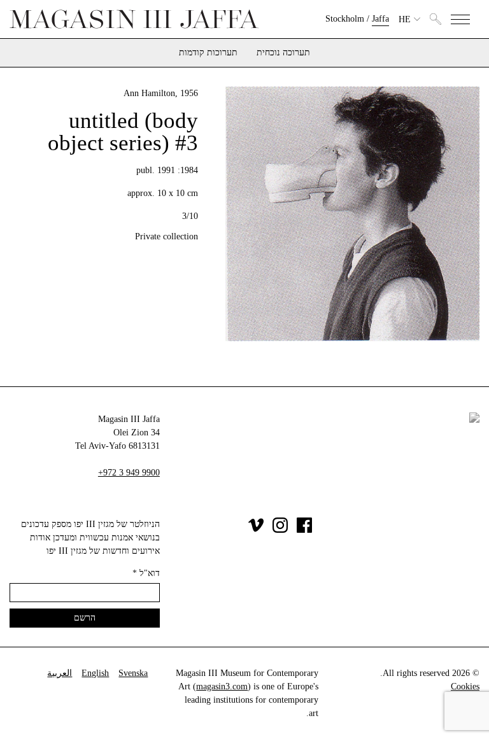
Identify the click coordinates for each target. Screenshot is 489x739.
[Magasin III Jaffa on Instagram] (280, 530)
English (95, 673)
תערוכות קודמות (208, 52)
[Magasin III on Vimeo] (256, 530)
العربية (59, 673)
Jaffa (380, 19)
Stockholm (344, 19)
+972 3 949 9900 (129, 472)
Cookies (465, 686)
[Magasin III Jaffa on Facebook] (304, 530)
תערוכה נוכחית (283, 52)
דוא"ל (146, 573)
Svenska (133, 673)
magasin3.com (222, 686)
